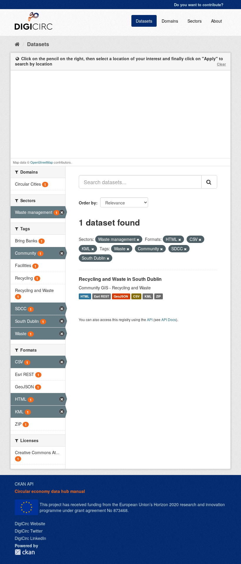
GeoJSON (121, 296)
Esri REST (101, 296)
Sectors (195, 21)
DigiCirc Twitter (29, 531)
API (150, 319)
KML (148, 296)
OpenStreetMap (41, 162)
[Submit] (209, 182)
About (216, 21)
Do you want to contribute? (198, 4)
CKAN (25, 552)
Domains (170, 21)
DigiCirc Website (30, 523)
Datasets (144, 21)
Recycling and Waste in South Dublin (120, 279)
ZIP (158, 296)
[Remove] (138, 239)
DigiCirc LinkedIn (30, 538)
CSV (136, 296)
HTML (85, 296)
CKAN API (24, 484)
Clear (221, 64)
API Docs (168, 319)
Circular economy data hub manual (50, 491)
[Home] (17, 44)
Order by (87, 203)
